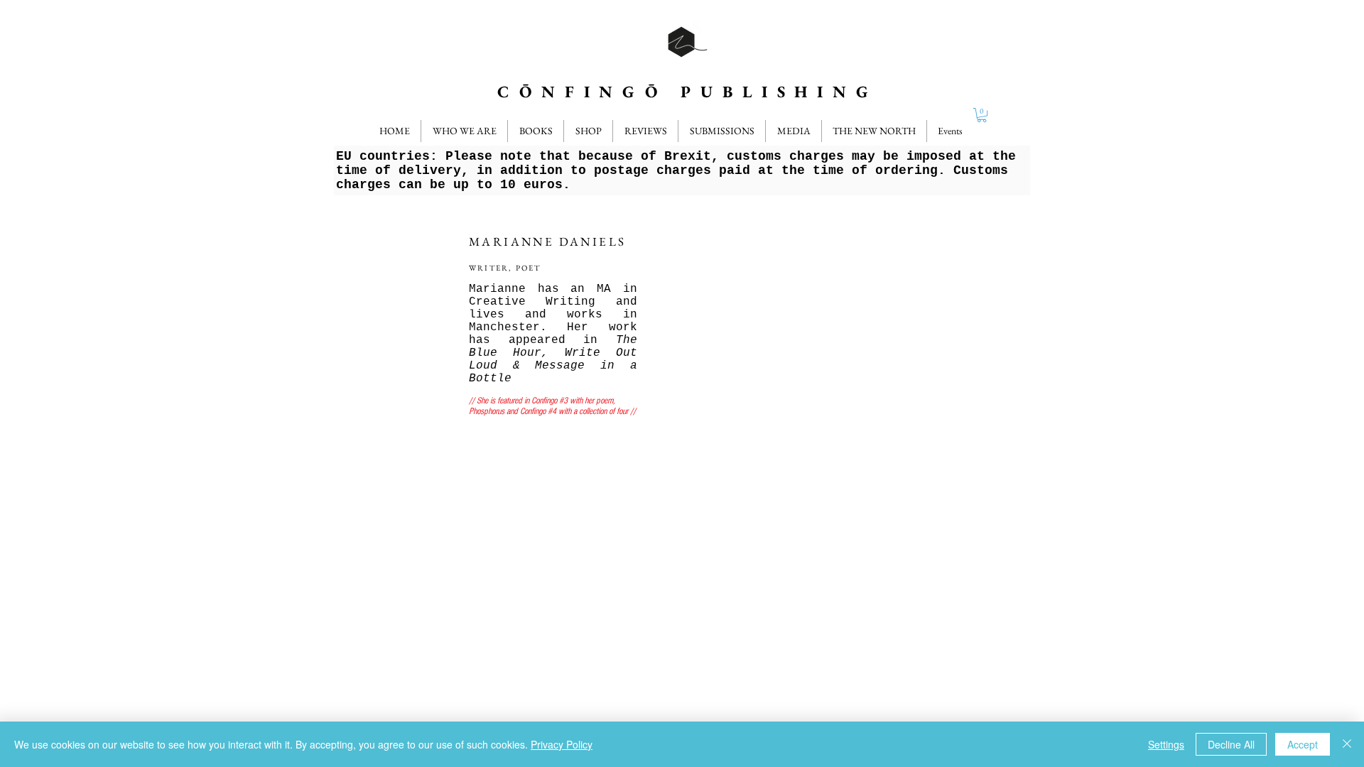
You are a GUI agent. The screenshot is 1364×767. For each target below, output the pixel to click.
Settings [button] (1166, 744)
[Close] (1346, 744)
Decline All (1231, 744)
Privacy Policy (561, 744)
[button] (645, 131)
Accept (1302, 744)
